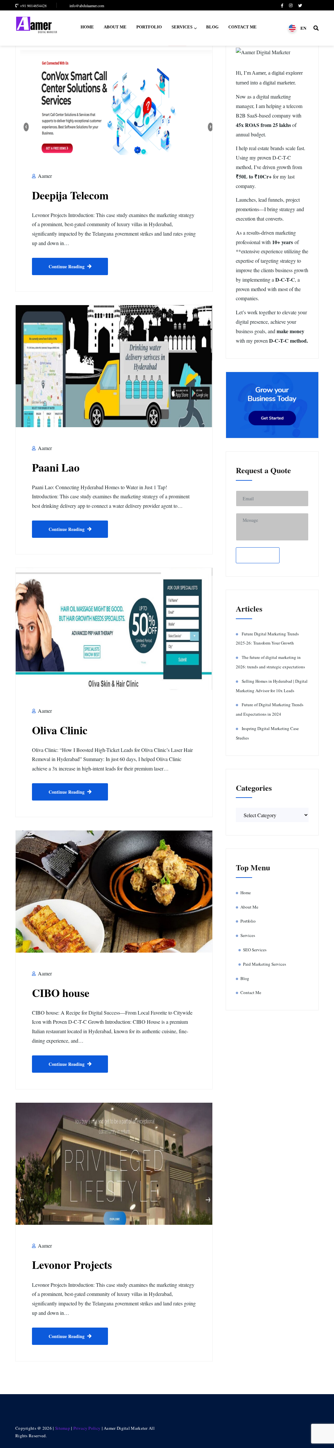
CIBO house (60, 993)
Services (182, 27)
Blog (212, 27)
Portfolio (149, 27)
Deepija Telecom (70, 195)
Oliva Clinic (59, 730)
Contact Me (242, 27)
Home (87, 27)
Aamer (44, 175)
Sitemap (62, 1428)
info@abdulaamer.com (86, 5)
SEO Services (254, 950)
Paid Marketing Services (264, 964)
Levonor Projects (72, 1264)
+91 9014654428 (33, 5)
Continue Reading (66, 266)
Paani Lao (56, 467)
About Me (115, 27)
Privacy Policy (87, 1428)
